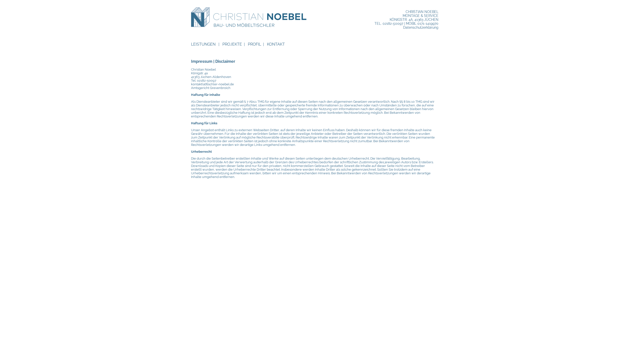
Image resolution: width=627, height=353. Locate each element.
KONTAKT (276, 44)
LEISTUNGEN (203, 44)
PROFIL (254, 44)
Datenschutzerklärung (420, 27)
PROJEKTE (232, 44)
